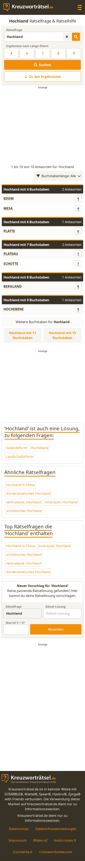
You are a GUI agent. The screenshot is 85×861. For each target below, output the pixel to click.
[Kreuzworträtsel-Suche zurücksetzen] (67, 37)
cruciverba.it (22, 852)
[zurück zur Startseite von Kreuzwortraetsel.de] (30, 7)
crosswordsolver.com (55, 852)
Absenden (56, 629)
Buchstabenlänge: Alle (58, 176)
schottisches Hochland (24, 511)
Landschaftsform (19, 456)
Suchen (45, 65)
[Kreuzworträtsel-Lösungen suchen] (76, 37)
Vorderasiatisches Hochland (28, 493)
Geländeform (16, 448)
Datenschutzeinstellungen (55, 829)
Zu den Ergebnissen (45, 76)
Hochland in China (20, 485)
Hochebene (40, 448)
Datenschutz (19, 829)
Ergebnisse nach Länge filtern (27, 46)
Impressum (18, 840)
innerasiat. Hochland (61, 502)
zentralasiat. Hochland (23, 502)
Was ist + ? (15, 623)
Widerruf (40, 840)
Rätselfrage (14, 30)
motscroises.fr (65, 840)
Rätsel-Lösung (55, 606)
